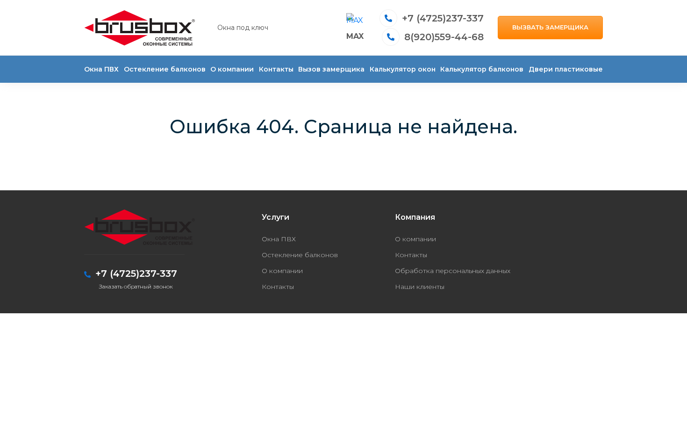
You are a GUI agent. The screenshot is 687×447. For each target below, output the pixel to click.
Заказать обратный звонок (136, 286)
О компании (232, 69)
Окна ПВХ (101, 69)
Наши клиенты (419, 286)
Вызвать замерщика (550, 27)
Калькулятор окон (403, 69)
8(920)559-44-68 (444, 37)
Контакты (276, 69)
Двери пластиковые (566, 69)
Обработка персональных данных (452, 271)
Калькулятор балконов (481, 69)
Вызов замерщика (331, 69)
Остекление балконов (165, 69)
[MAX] (355, 22)
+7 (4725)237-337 (443, 18)
